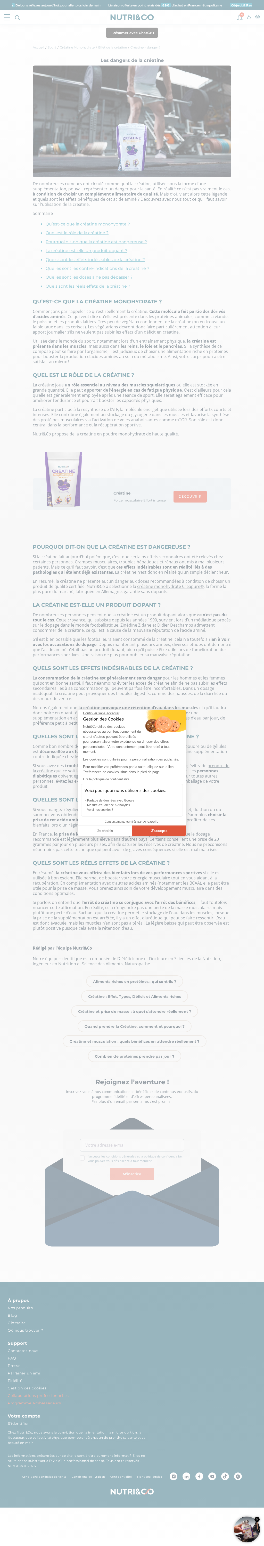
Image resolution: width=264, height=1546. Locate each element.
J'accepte (159, 831)
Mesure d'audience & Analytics (108, 805)
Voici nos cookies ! (100, 810)
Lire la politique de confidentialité (106, 779)
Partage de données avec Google (110, 800)
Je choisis (105, 831)
